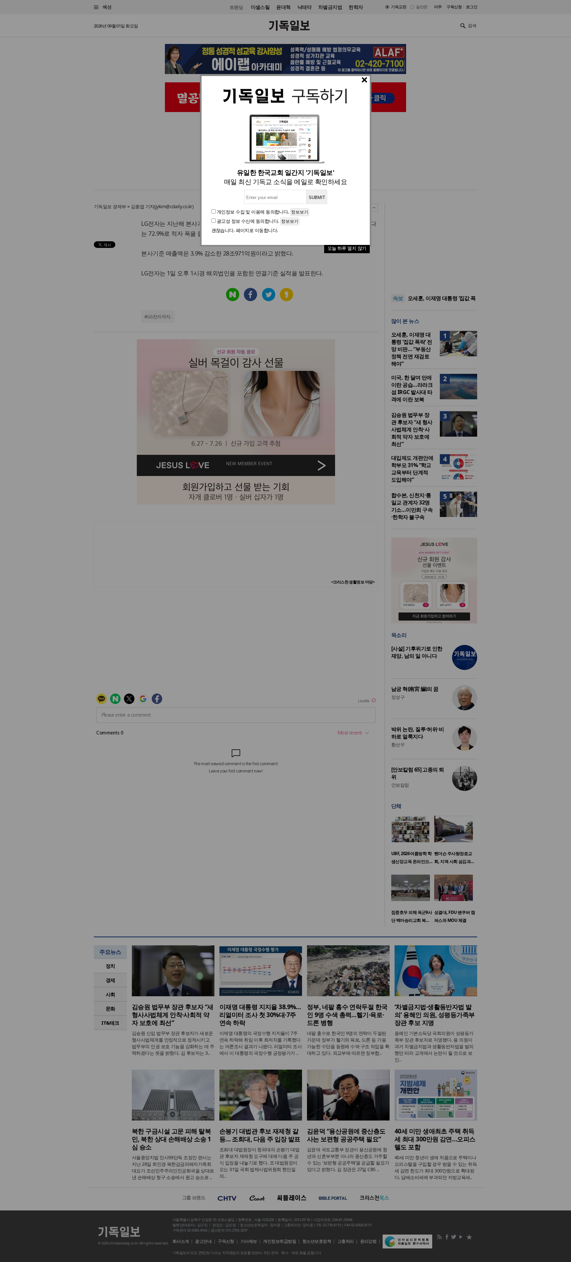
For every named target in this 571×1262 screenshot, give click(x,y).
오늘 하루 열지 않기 (346, 248)
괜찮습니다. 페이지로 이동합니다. (244, 230)
